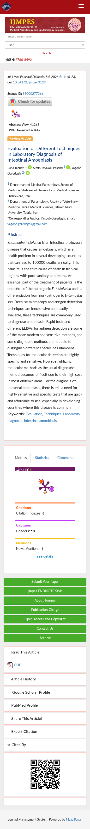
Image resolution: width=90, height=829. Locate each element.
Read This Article (24, 652)
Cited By (18, 745)
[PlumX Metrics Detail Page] (15, 114)
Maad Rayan (74, 819)
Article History (23, 679)
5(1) (62, 76)
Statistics (42, 458)
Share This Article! (26, 719)
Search (46, 53)
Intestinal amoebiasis (40, 421)
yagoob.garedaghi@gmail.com (27, 224)
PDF (17, 665)
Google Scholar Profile (30, 692)
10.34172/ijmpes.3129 (29, 82)
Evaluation (34, 414)
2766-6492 (23, 59)
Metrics (21, 458)
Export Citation (23, 732)
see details (45, 556)
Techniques (52, 414)
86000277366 (33, 93)
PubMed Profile (24, 705)
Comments (65, 458)
